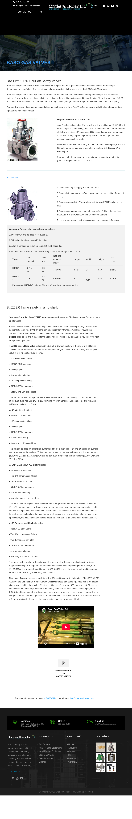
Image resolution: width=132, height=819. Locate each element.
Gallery (77, 5)
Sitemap (42, 762)
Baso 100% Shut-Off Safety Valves (63, 673)
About (36, 5)
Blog (94, 5)
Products (55, 5)
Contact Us (24, 12)
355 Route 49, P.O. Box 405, (32, 724)
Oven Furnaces (46, 758)
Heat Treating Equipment (50, 748)
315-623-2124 (50, 698)
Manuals (72, 758)
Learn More (14, 771)
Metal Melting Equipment (50, 751)
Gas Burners (44, 744)
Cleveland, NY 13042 (29, 726)
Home (21, 5)
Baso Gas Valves (46, 755)
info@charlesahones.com (81, 698)
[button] (41, 12)
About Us (72, 748)
